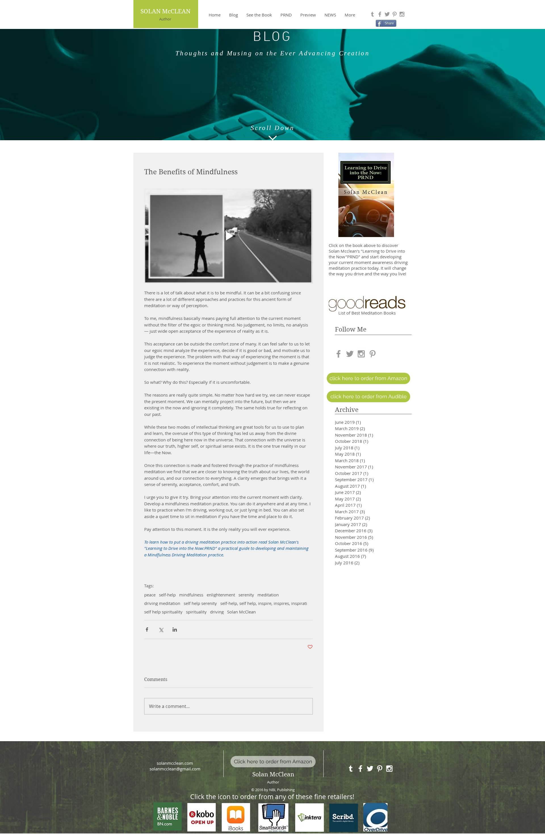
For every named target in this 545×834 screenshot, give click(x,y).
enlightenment (221, 594)
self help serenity (200, 603)
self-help (167, 594)
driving (217, 611)
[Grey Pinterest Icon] (394, 14)
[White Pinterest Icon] (379, 768)
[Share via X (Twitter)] (161, 629)
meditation (268, 594)
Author (165, 19)
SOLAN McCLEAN (165, 11)
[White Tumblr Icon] (350, 768)
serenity (246, 594)
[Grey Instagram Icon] (402, 14)
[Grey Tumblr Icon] (372, 14)
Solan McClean (241, 611)
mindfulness (191, 594)
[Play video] (228, 235)
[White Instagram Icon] (389, 768)
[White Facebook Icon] (360, 768)
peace (150, 594)
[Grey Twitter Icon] (387, 14)
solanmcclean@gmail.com (175, 769)
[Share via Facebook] (147, 629)
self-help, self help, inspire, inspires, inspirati (263, 603)
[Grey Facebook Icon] (379, 14)
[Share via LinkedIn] (174, 629)
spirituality (196, 611)
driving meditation (162, 603)
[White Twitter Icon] (370, 768)
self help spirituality (163, 611)
